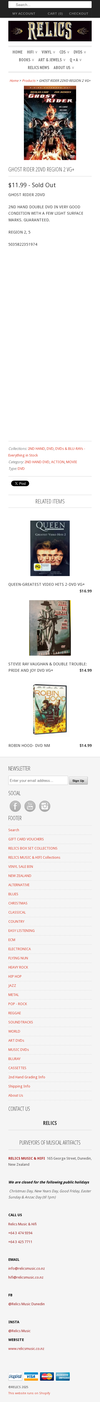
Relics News (38, 67)
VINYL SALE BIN (20, 866)
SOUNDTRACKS (20, 1022)
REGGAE (14, 1013)
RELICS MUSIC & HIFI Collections (34, 857)
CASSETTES (17, 1068)
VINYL (48, 52)
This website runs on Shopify (29, 1393)
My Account (24, 13)
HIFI (32, 52)
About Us (64, 67)
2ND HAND (36, 449)
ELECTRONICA (19, 949)
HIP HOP (15, 976)
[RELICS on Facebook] (15, 812)
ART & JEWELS (51, 59)
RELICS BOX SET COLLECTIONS (33, 848)
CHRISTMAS (18, 903)
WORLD (14, 1031)
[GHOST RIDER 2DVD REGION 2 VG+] (50, 158)
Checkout (79, 13)
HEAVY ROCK (18, 967)
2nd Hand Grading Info (26, 1077)
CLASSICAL (17, 912)
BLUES (13, 894)
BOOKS (26, 59)
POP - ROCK (17, 1004)
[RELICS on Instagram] (45, 812)
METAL (13, 995)
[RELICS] (50, 32)
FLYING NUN (18, 958)
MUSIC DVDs (18, 1050)
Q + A (75, 59)
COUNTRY (16, 921)
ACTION (57, 462)
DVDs (80, 52)
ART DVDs (16, 1040)
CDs (64, 52)
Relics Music (21, 1331)
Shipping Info (19, 1086)
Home (17, 52)
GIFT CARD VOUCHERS (26, 839)
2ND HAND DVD (36, 462)
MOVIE (71, 462)
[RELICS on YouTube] (30, 812)
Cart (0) (55, 13)
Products (28, 81)
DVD (50, 449)
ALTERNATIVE (18, 885)
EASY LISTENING (21, 931)
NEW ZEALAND (19, 876)
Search (13, 830)
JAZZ (12, 985)
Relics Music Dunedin (28, 1304)
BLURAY (14, 1059)
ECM (11, 940)
